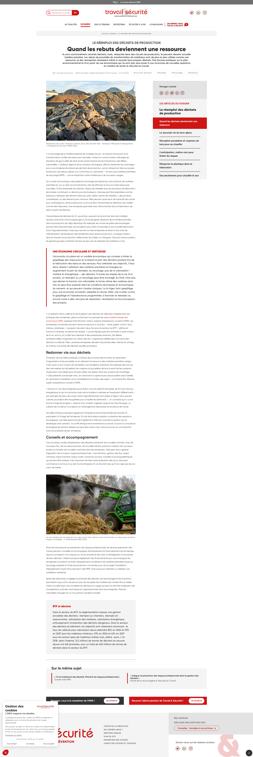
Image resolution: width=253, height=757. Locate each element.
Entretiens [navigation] (119, 24)
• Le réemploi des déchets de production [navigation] (134, 33)
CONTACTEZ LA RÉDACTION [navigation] (116, 726)
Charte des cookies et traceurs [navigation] (120, 743)
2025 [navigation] (181, 722)
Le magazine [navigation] (156, 24)
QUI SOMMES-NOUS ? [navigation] (113, 730)
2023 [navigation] (192, 722)
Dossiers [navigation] (85, 24)
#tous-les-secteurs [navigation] (142, 72)
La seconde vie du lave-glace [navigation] (175, 132)
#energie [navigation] (161, 72)
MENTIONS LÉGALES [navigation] (112, 733)
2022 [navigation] (198, 722)
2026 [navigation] (176, 722)
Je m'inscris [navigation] (111, 700)
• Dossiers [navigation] (112, 33)
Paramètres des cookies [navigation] (116, 740)
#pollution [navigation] (193, 72)
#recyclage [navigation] (177, 72)
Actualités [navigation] (71, 24)
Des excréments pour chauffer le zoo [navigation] (179, 175)
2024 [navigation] (187, 722)
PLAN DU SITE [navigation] (110, 736)
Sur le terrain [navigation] (102, 24)
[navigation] (126, 2)
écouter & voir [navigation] (137, 24)
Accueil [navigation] (105, 33)
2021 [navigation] (203, 722)
